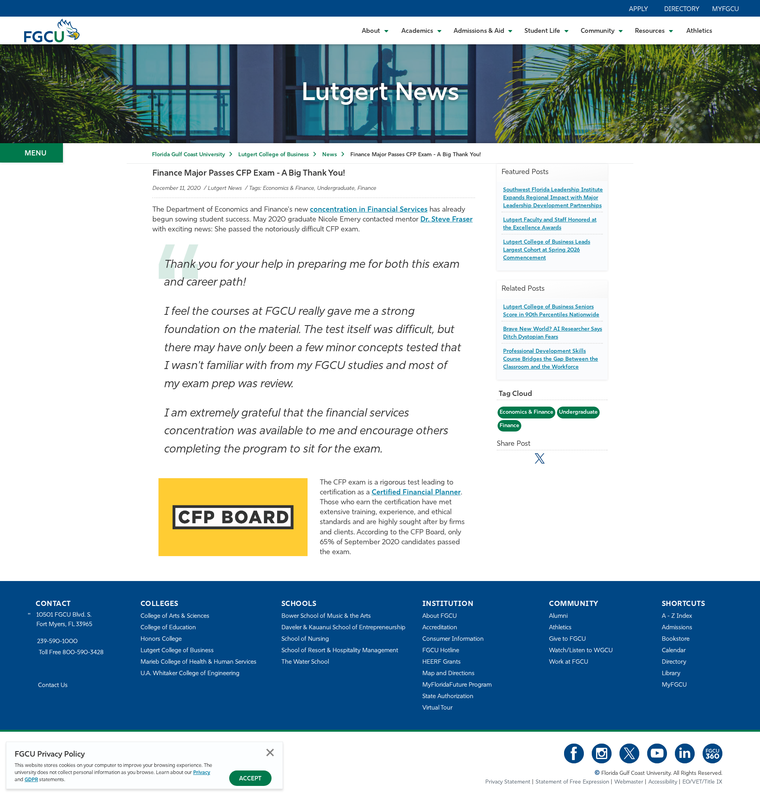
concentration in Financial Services (369, 210)
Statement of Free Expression (572, 782)
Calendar (674, 651)
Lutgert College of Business (273, 155)
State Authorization (447, 697)
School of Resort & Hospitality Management (339, 651)
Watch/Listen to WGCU (581, 651)
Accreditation (439, 628)
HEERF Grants (441, 662)
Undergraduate (578, 412)
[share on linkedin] (557, 459)
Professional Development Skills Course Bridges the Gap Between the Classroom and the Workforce (550, 359)
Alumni (558, 616)
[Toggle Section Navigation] (31, 153)
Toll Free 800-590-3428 (71, 653)
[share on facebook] (522, 459)
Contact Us (53, 686)
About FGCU (439, 616)
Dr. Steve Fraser (446, 219)
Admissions (677, 628)
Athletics (699, 31)
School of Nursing (305, 639)
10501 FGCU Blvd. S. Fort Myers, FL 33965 (64, 620)
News (329, 155)
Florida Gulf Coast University (188, 155)
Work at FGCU (568, 662)
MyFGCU (725, 9)
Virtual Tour (437, 708)
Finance (509, 426)
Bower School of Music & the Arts (326, 616)
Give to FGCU (567, 639)
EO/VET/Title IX (702, 782)
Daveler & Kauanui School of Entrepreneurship (343, 628)
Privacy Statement (507, 782)
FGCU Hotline (440, 651)
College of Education (168, 628)
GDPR (31, 779)
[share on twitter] (540, 458)
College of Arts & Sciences (175, 616)
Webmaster (628, 782)
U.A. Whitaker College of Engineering (190, 674)
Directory (681, 9)
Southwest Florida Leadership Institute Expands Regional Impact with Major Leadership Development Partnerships (553, 197)
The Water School (305, 662)
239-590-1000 (57, 642)
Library (671, 674)
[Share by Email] (505, 459)
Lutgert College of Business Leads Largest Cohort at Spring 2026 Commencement (546, 250)
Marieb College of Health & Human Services (198, 662)
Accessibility (662, 782)
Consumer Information (453, 639)
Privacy (201, 772)
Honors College (161, 639)
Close (270, 752)
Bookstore (676, 639)
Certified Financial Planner (416, 492)
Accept (250, 779)
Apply (638, 9)
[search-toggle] (732, 30)
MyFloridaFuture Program (457, 685)
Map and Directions (448, 674)
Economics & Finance (526, 412)
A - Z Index (677, 616)
